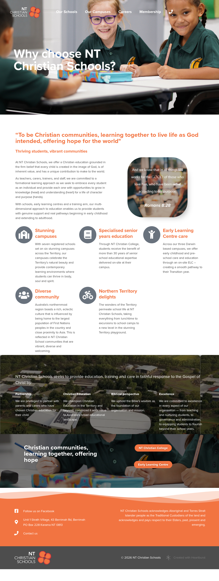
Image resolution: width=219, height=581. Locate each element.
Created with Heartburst (189, 557)
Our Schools (66, 12)
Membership (150, 12)
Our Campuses (98, 12)
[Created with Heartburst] (168, 557)
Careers (125, 12)
